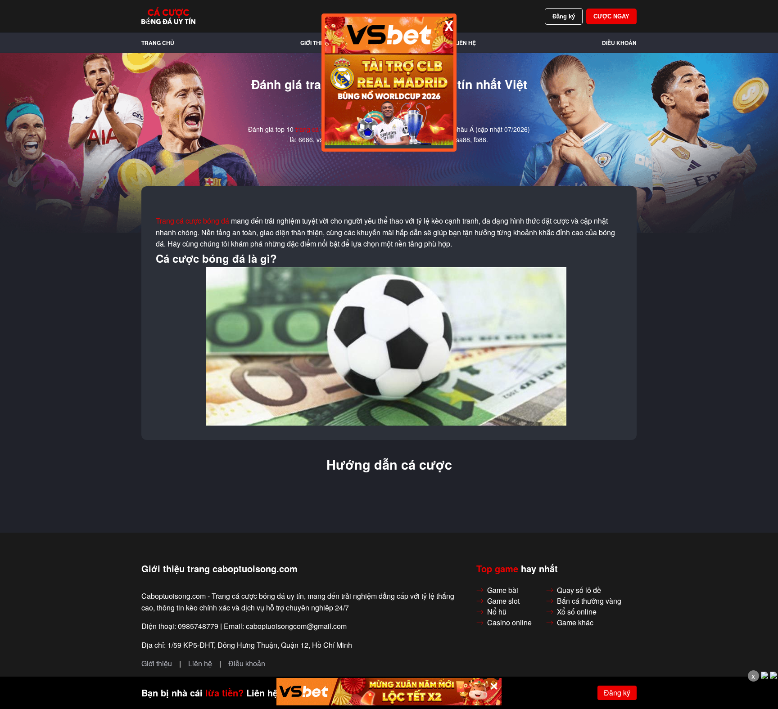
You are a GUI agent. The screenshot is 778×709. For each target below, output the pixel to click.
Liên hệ (465, 43)
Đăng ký (563, 16)
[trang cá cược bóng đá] (168, 16)
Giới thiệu (314, 43)
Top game (497, 568)
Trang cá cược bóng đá (192, 220)
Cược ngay (611, 16)
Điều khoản (619, 43)
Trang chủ (157, 43)
